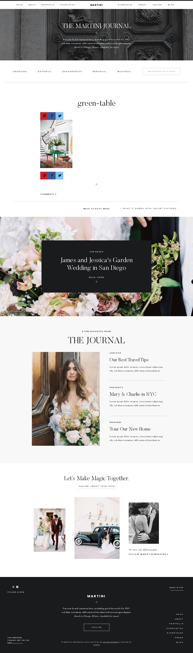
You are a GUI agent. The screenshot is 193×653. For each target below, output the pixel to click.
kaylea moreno (111, 642)
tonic (96, 645)
